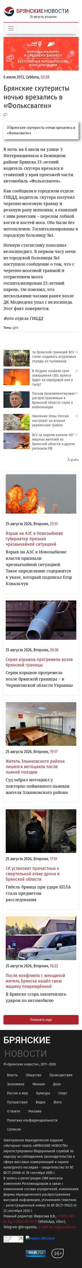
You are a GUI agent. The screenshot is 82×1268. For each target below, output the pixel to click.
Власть (12, 1075)
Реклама (34, 1111)
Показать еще (41, 1020)
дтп (15, 328)
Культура (43, 1093)
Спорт (62, 1093)
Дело (57, 1084)
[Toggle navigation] (11, 28)
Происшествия (60, 1075)
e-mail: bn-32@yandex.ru (56, 1227)
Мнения (39, 1084)
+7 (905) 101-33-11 (25, 1221)
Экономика (15, 1084)
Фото (58, 1102)
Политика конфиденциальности (32, 1120)
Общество (33, 1075)
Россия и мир (17, 1093)
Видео (40, 1102)
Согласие (14, 1129)
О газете (13, 1111)
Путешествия (17, 1102)
